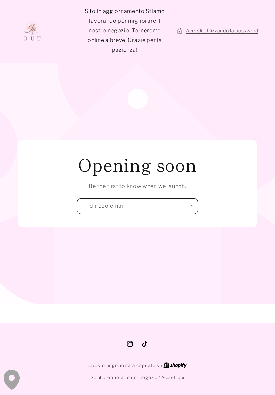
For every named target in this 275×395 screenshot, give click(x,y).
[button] (217, 30)
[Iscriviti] (190, 206)
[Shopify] (175, 365)
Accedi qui (172, 377)
